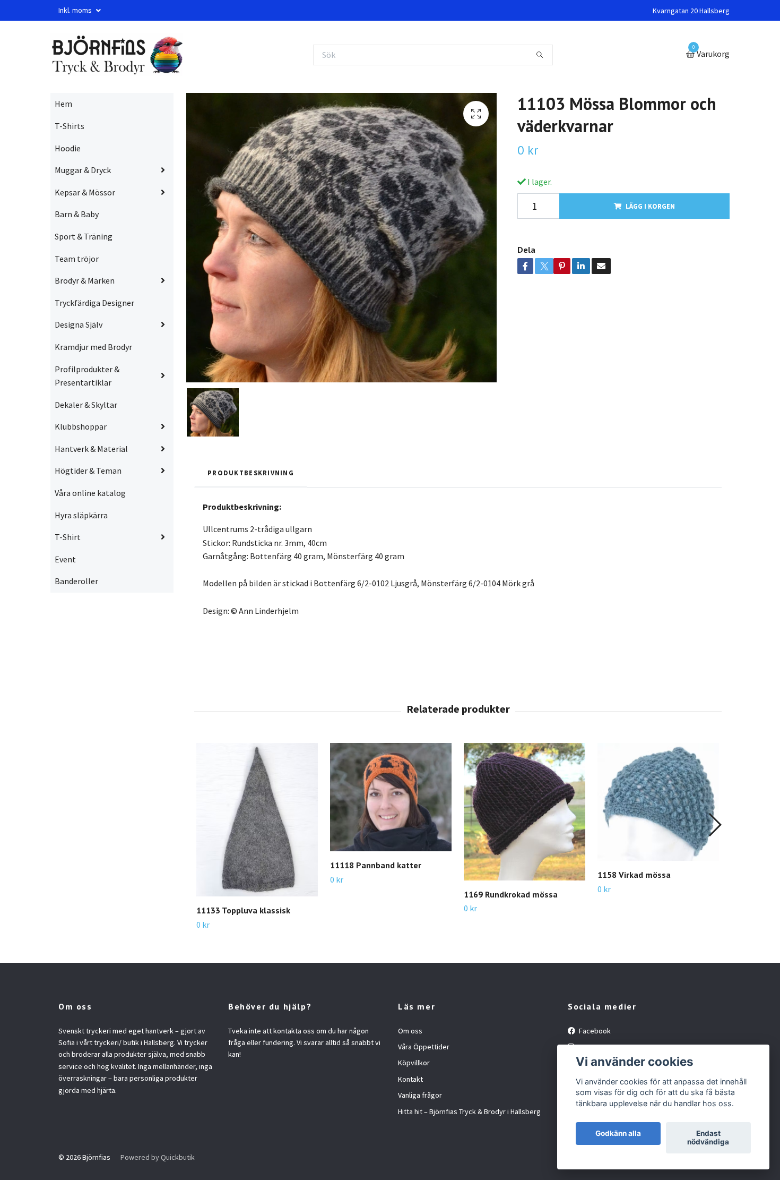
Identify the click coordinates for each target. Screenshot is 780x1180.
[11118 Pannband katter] (391, 797)
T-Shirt (68, 537)
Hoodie (68, 148)
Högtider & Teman (88, 470)
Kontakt (410, 1079)
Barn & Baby (77, 214)
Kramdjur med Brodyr (93, 346)
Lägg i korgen (650, 206)
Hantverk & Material (91, 448)
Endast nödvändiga (708, 1138)
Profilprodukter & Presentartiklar (87, 376)
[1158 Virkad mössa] (658, 802)
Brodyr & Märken (85, 280)
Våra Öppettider (423, 1046)
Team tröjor (77, 258)
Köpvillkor (414, 1062)
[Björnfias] (116, 54)
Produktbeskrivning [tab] (250, 472)
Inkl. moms (75, 10)
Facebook (594, 1031)
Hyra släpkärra (81, 515)
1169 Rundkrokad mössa (511, 894)
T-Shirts (69, 126)
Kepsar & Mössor (85, 192)
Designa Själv (78, 324)
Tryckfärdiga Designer (94, 302)
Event (65, 559)
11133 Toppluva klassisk (243, 910)
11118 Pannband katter (375, 865)
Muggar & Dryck (83, 170)
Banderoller (76, 581)
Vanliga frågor (420, 1095)
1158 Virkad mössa (634, 874)
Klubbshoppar (81, 426)
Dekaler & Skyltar (86, 404)
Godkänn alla (618, 1134)
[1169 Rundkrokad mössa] (524, 811)
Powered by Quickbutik (157, 1157)
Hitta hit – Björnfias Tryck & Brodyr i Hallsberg (469, 1111)
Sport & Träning (83, 236)
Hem (63, 103)
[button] (714, 824)
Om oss (410, 1031)
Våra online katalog (90, 493)
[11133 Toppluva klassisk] (257, 819)
